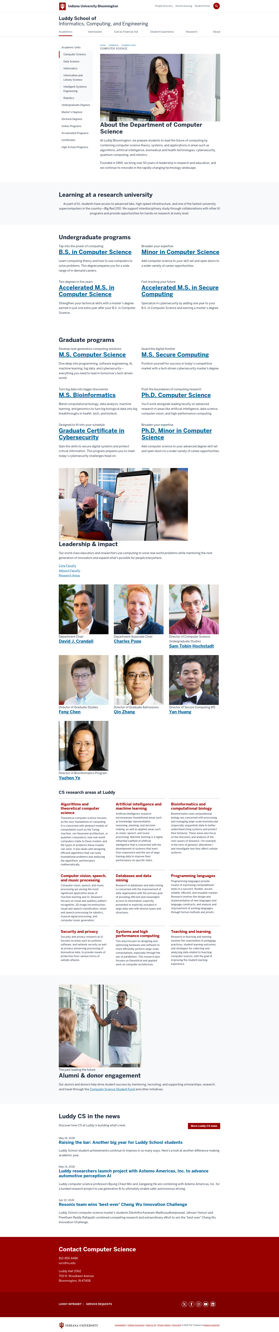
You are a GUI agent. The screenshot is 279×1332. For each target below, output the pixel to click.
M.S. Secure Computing (175, 354)
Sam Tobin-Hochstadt (191, 646)
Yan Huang (180, 712)
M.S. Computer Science (92, 354)
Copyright (176, 1325)
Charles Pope (127, 641)
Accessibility (120, 1325)
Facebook (191, 1304)
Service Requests (99, 1304)
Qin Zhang (124, 712)
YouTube (206, 1304)
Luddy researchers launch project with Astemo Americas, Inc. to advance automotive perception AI (133, 1173)
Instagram (199, 1304)
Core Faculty (67, 566)
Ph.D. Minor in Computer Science (176, 434)
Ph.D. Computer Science (176, 395)
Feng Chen (70, 712)
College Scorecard (136, 1325)
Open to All (151, 1325)
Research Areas (69, 575)
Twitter (184, 1304)
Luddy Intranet (70, 1304)
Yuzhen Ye (69, 778)
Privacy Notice (163, 1325)
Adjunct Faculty (69, 570)
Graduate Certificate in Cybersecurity (91, 434)
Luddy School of (103, 21)
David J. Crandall (76, 641)
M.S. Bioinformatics (87, 395)
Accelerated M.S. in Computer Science (86, 291)
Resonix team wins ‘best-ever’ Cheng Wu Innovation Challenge (123, 1204)
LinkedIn (213, 1304)
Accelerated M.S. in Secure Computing (180, 291)
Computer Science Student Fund (112, 1089)
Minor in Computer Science (180, 252)
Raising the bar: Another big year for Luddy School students (121, 1142)
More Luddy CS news (204, 1126)
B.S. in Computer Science (95, 252)
